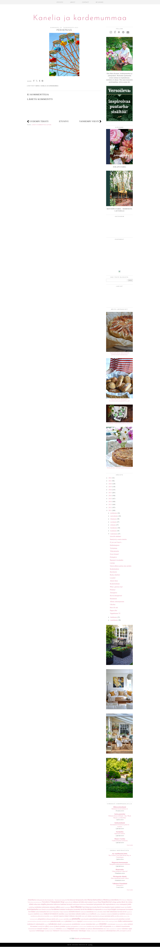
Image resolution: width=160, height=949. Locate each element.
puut (70, 919)
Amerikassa (32, 899)
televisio (114, 926)
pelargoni (102, 916)
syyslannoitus (74, 926)
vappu (130, 929)
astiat (86, 902)
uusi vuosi (106, 929)
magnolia (30, 914)
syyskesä (56, 926)
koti (29, 912)
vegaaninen (32, 931)
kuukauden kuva (45, 912)
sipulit (97, 924)
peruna (121, 916)
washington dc (102, 931)
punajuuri (61, 919)
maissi (42, 914)
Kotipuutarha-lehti (81, 900)
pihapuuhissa (42, 919)
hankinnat (63, 904)
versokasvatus (48, 931)
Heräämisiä (113, 599)
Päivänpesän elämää (119, 876)
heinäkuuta (113, 528)
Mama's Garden (119, 839)
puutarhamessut (103, 919)
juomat (62, 907)
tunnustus (77, 929)
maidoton (36, 914)
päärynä (63, 921)
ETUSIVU (60, 2)
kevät (83, 909)
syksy (47, 926)
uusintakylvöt (112, 928)
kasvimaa (86, 907)
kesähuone (55, 909)
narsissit (56, 916)
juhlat (58, 907)
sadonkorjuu (52, 924)
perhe (112, 916)
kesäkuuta (113, 531)
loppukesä (129, 912)
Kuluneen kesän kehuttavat (120, 809)
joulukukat (38, 907)
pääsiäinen (68, 921)
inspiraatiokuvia (110, 904)
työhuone (90, 929)
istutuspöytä (123, 904)
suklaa (125, 924)
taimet (84, 926)
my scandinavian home (119, 853)
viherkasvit (56, 931)
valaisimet (125, 929)
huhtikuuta (113, 617)
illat (104, 904)
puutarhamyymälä (113, 919)
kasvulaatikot (106, 907)
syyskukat (62, 926)
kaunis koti (124, 907)
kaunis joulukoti (115, 907)
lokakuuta (113, 519)
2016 (110, 495)
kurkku (37, 912)
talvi (101, 926)
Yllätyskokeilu (114, 551)
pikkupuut (49, 919)
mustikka (46, 916)
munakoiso (104, 914)
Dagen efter (113, 610)
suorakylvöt (41, 926)
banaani (95, 902)
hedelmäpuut (76, 904)
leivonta (119, 912)
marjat (66, 914)
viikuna (88, 931)
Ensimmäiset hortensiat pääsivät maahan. (119, 825)
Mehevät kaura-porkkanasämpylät (119, 400)
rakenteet (74, 921)
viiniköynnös (94, 931)
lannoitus (66, 912)
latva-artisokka (98, 912)
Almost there (114, 581)
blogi (99, 902)
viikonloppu (82, 931)
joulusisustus (45, 907)
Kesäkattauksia (114, 569)
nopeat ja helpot (64, 916)
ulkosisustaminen (98, 929)
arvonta (81, 902)
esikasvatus (37, 904)
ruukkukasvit (31, 924)
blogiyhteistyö (106, 902)
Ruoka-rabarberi (115, 575)
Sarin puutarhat (119, 814)
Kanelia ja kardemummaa (80, 18)
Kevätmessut (71, 900)
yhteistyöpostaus (111, 931)
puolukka (66, 919)
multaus (98, 914)
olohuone (72, 916)
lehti (108, 912)
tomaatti (45, 929)
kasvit (99, 907)
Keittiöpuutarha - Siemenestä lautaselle (56, 900)
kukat (33, 911)
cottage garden (116, 902)
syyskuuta (113, 522)
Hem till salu (114, 607)
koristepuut (129, 909)
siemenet (83, 924)
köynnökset (56, 912)
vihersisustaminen (65, 931)
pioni (53, 919)
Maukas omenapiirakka (119, 468)
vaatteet (119, 929)
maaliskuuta (114, 620)
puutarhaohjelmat (32, 921)
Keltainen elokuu (120, 833)
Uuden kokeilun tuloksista (120, 841)
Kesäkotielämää (115, 584)
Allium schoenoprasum (117, 601)
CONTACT (85, 2)
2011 (110, 510)
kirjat (109, 909)
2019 (110, 487)
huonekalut (89, 904)
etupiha (43, 904)
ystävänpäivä (123, 931)
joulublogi (31, 907)
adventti (70, 902)
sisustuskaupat (111, 924)
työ (86, 929)
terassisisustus (125, 926)
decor (123, 902)
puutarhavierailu (56, 921)
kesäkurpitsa (69, 909)
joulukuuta (113, 513)
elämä (31, 904)
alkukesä (75, 902)
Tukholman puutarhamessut (35, 902)
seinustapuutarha (66, 924)
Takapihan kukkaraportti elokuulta (119, 864)
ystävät (129, 931)
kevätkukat (89, 909)
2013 (110, 504)
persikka (117, 916)
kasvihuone (76, 906)
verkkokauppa (40, 931)
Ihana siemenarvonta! (119, 423)
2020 (110, 484)
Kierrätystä (113, 572)
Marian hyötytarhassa (95, 899)
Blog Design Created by (80, 945)
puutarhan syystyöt (124, 919)
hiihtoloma (83, 904)
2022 (110, 478)
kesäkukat (62, 909)
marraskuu (72, 914)
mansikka (61, 914)
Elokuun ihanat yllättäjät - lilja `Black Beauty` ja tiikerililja (120, 817)
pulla (57, 919)
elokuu (130, 902)
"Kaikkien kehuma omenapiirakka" (119, 354)
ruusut (46, 924)
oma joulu (78, 916)
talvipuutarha (107, 926)
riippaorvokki (104, 921)
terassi (118, 926)
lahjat (61, 912)
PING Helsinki (122, 900)
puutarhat (39, 921)
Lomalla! (113, 578)
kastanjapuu (68, 907)
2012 (110, 507)
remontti (95, 921)
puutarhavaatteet (46, 921)
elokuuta (113, 525)
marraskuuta (114, 516)
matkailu (78, 914)
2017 (110, 493)
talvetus (97, 926)
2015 (110, 499)
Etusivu (64, 121)
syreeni (51, 926)
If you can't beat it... (116, 542)
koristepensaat (121, 909)
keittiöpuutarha (32, 909)
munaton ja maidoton (118, 914)
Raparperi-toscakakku (116, 560)
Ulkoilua (112, 604)
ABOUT (72, 2)
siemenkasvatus (90, 924)
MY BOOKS (99, 2)
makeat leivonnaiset (51, 913)
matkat (83, 914)
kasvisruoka (93, 907)
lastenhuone (90, 912)
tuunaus (82, 929)
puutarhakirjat (93, 919)
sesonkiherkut (76, 924)
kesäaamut (48, 909)
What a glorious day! (116, 587)
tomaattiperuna (52, 928)
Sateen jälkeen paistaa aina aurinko (120, 566)
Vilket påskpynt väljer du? (120, 871)
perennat (107, 916)
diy (127, 902)
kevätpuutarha (97, 909)
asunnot (90, 902)
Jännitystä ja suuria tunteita (118, 539)
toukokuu (59, 929)
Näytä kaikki (130, 845)
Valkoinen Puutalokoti (119, 883)
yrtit (117, 931)
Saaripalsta (119, 832)
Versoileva (46, 902)
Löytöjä (112, 563)
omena (90, 916)
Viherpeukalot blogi (57, 902)
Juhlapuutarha (41, 900)
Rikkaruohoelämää (119, 807)
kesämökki (77, 909)
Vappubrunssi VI (115, 613)
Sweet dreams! (114, 554)
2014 (110, 501)
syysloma (80, 926)
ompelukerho (95, 916)
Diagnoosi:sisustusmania (120, 862)
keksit (40, 909)
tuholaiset (64, 928)
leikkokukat (113, 912)
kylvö (51, 912)
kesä (43, 909)
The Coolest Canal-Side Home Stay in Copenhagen (120, 856)
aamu (66, 902)
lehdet (104, 912)
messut (88, 914)
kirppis (113, 909)
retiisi (99, 921)
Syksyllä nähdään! (115, 536)
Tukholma (129, 900)
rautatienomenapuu (88, 921)
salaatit (59, 924)
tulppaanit (70, 928)
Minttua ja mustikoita (111, 899)
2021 (110, 481)
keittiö (129, 907)
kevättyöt (104, 909)
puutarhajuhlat (85, 919)
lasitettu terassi (74, 911)
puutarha (76, 918)
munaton (109, 914)
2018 (110, 490)
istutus (118, 904)
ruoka (120, 921)
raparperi (80, 921)
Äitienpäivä (113, 593)
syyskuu (68, 926)
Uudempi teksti (38, 121)
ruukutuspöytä (40, 924)
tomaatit (39, 929)
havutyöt (69, 904)
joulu (129, 904)
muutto (51, 916)
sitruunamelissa (119, 924)
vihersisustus (74, 931)
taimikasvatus (90, 926)
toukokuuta (113, 534)
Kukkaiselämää (120, 823)
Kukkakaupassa (114, 545)
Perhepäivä (113, 557)
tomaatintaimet (32, 929)
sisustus (103, 923)
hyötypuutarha (98, 904)
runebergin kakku (113, 921)
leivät (124, 912)
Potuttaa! (112, 590)
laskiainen (83, 912)
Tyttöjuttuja (113, 548)
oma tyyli (84, 916)
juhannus (52, 907)
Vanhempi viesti (89, 121)
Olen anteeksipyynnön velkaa (120, 878)
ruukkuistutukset (127, 921)
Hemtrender (120, 869)
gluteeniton (49, 904)
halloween (57, 904)
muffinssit (93, 914)
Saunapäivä (119, 885)
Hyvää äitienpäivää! (116, 595)
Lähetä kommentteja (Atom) (41, 124)
